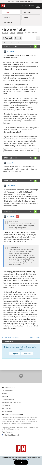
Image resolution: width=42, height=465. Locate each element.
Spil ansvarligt (15, 1)
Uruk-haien (11, 186)
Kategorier (27, 12)
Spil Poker (24, 6)
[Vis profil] (5, 51)
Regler (26, 17)
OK (21, 462)
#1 (31, 46)
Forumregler (6, 405)
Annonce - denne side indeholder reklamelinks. (19, 43)
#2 (31, 158)
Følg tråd (8, 38)
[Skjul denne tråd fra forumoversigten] (20, 38)
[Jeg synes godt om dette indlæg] (35, 46)
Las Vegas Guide (7, 390)
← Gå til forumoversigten (10, 337)
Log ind (15, 353)
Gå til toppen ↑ (35, 337)
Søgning (7, 17)
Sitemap (4, 393)
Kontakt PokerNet (8, 399)
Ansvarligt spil (7, 411)
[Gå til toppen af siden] (21, 377)
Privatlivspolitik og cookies (11, 402)
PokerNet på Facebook (11, 435)
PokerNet (3, 6)
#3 (31, 181)
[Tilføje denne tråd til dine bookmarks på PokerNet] (16, 38)
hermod (10, 163)
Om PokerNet (6, 408)
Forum (31, 6)
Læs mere (26, 459)
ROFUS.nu (31, 1)
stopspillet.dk (23, 1)
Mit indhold (8, 22)
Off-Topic (20, 33)
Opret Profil (27, 353)
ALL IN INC (11, 51)
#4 (31, 211)
